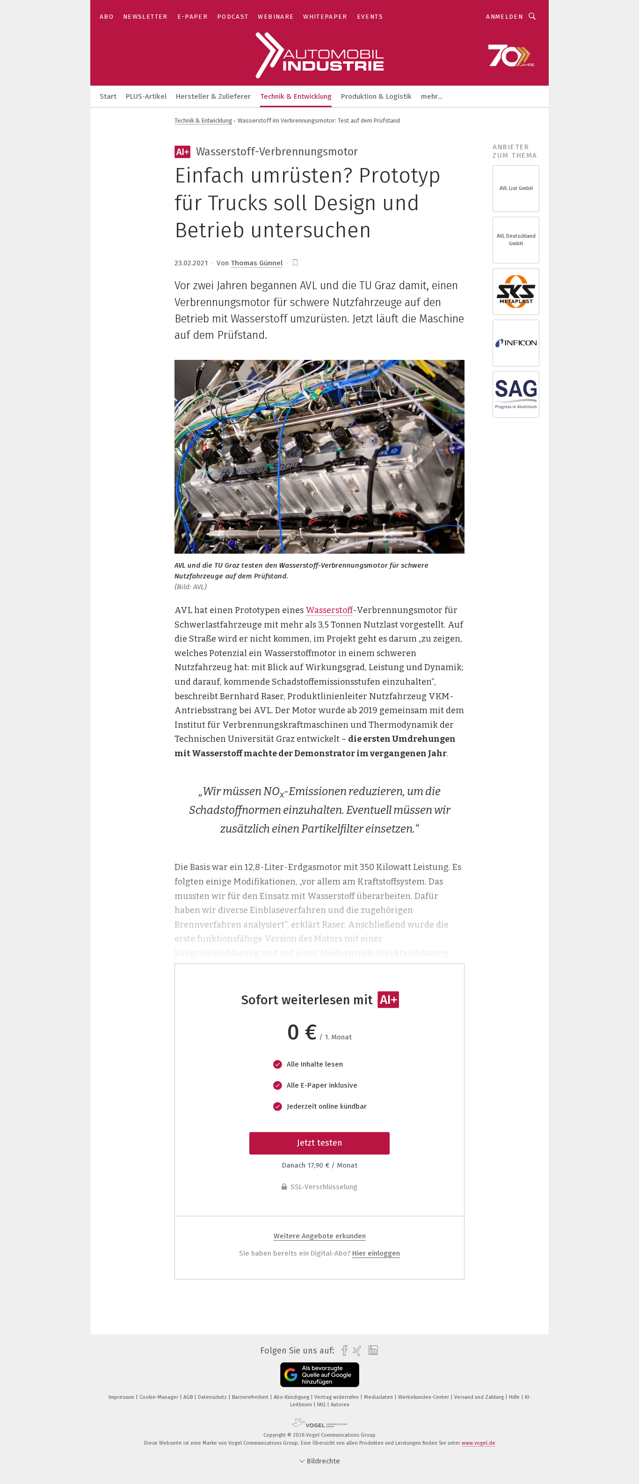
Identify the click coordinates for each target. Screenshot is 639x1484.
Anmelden (504, 17)
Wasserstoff (329, 610)
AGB (188, 1397)
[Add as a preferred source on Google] (319, 1374)
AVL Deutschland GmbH (516, 240)
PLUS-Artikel (146, 96)
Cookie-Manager (159, 1397)
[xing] (355, 1351)
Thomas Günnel (257, 263)
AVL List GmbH (516, 188)
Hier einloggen (376, 1253)
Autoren (340, 1405)
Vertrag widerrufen (337, 1397)
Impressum (122, 1397)
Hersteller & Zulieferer (213, 96)
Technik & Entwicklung (296, 96)
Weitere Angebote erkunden (320, 1236)
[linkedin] (371, 1351)
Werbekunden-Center (424, 1397)
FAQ (322, 1405)
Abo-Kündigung (292, 1397)
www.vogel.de (478, 1443)
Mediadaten (379, 1397)
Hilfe (515, 1397)
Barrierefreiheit (251, 1397)
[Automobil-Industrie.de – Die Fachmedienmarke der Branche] (108, 96)
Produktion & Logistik (376, 96)
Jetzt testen (319, 1143)
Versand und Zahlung (479, 1397)
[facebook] (342, 1351)
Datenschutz (213, 1397)
